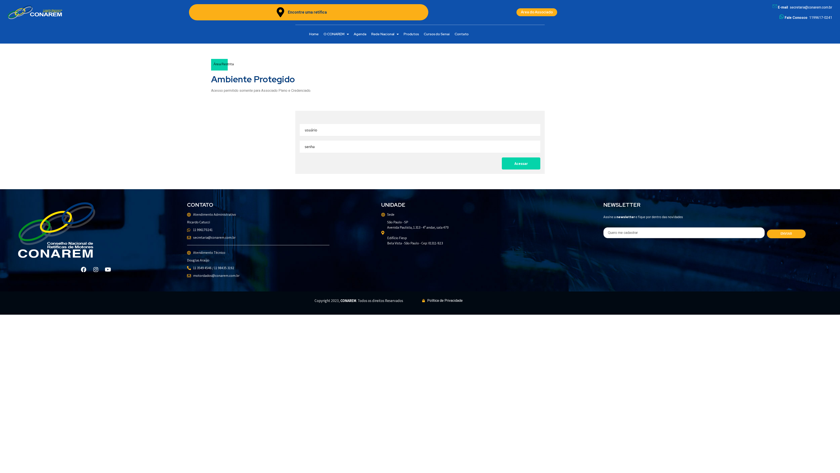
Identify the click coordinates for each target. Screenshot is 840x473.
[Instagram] (95, 269)
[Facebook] (83, 269)
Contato (462, 34)
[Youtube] (107, 269)
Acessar (521, 163)
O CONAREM (334, 34)
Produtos (411, 34)
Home (314, 34)
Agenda (360, 34)
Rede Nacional (382, 34)
